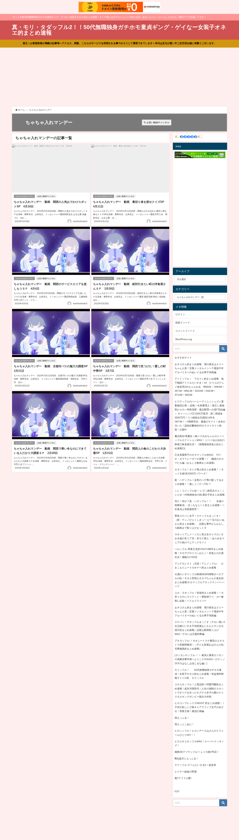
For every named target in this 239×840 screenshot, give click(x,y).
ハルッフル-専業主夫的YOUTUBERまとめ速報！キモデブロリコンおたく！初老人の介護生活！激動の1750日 (199, 553)
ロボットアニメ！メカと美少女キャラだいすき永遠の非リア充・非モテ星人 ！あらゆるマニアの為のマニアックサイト (199, 538)
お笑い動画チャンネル (158, 122)
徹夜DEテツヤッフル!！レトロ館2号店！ (197, 752)
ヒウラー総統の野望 (186, 771)
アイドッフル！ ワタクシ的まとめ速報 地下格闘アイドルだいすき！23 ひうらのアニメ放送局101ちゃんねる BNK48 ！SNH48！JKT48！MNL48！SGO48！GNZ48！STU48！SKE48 (199, 387)
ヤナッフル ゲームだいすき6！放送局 (195, 765)
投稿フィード (182, 322)
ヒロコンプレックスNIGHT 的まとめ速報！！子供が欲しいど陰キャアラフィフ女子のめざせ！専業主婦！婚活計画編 (200, 707)
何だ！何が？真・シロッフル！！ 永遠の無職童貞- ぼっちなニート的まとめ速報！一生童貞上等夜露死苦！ (199, 505)
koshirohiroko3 (80, 221)
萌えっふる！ (182, 718)
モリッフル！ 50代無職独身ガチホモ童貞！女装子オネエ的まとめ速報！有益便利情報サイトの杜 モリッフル (199, 674)
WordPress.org (183, 339)
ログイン (180, 314)
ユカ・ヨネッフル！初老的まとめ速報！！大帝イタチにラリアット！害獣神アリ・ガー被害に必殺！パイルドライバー (199, 597)
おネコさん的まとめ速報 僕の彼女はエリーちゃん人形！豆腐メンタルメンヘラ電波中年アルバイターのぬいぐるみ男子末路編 (199, 368)
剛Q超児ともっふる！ (187, 758)
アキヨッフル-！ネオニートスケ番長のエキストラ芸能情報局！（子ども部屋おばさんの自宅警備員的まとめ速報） (199, 644)
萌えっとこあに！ (184, 724)
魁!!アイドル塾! (183, 778)
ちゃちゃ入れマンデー (24, 196)
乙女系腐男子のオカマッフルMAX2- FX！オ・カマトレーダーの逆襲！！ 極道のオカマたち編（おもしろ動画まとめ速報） (199, 459)
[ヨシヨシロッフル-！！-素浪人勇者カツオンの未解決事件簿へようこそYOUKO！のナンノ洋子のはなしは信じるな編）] (200, 659)
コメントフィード (185, 331)
